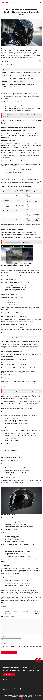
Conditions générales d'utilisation (16, 689)
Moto (4, 606)
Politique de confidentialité (23, 688)
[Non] (41, 697)
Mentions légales (13, 688)
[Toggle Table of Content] (39, 61)
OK (21, 698)
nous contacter (9, 674)
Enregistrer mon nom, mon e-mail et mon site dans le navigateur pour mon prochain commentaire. (22, 647)
